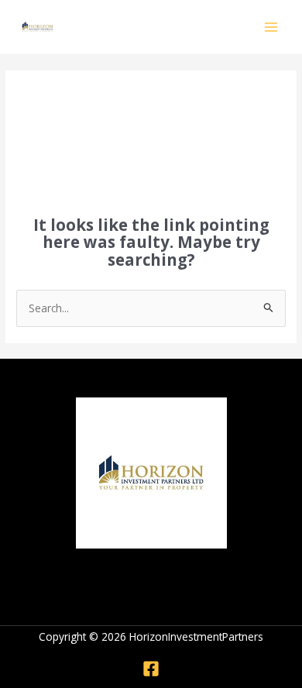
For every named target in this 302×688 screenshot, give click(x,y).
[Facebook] (151, 668)
